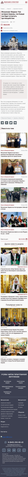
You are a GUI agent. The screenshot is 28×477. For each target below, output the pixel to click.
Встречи (20, 407)
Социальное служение (6, 416)
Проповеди (21, 405)
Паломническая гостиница (7, 392)
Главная (2, 8)
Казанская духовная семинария (21, 387)
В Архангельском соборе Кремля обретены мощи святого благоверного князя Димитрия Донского (13, 270)
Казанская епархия (6, 403)
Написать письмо (22, 417)
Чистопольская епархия (7, 382)
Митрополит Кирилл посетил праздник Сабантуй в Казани (14, 208)
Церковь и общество (18, 118)
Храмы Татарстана (6, 418)
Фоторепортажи (5, 424)
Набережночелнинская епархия (7, 387)
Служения (20, 403)
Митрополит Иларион (6, 118)
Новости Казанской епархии (7, 150)
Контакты (4, 432)
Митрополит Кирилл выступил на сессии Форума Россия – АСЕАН (14, 233)
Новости (9, 8)
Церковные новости (17, 8)
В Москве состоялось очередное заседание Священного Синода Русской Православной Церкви (13, 360)
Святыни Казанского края (7, 411)
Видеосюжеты (4, 426)
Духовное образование (7, 414)
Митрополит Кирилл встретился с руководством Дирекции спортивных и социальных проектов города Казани (11, 154)
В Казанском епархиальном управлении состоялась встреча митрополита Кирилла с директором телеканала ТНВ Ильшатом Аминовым (13, 181)
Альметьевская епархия (20, 382)
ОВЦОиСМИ (6, 25)
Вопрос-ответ (22, 415)
